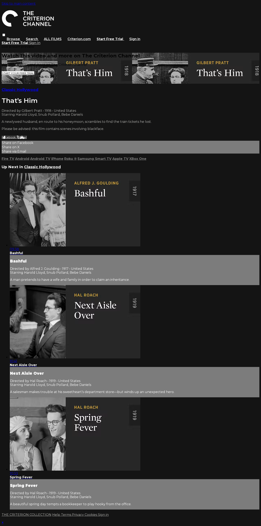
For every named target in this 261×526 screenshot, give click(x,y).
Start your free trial (18, 73)
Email (23, 137)
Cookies (91, 515)
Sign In (34, 43)
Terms (66, 515)
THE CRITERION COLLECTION (26, 515)
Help (56, 515)
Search (32, 39)
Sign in (134, 39)
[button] (3, 35)
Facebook (9, 137)
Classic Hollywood (20, 89)
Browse (14, 39)
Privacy (78, 515)
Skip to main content (19, 3)
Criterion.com (79, 39)
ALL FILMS (53, 39)
